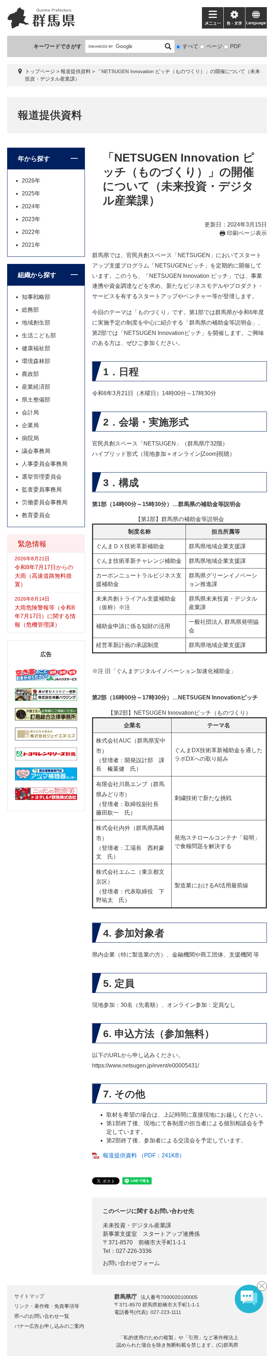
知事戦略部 (36, 297)
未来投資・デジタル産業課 (137, 1225)
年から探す (34, 158)
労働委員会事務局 (44, 502)
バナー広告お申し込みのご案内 (49, 1326)
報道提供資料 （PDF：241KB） (144, 1155)
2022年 (31, 232)
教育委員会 (36, 515)
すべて (190, 46)
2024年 (31, 206)
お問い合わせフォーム (131, 1263)
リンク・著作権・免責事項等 (46, 1306)
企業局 (30, 425)
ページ (214, 46)
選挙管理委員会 (42, 477)
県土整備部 (36, 400)
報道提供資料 (76, 71)
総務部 (30, 310)
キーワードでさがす (58, 46)
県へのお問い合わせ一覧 (41, 1316)
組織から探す (37, 275)
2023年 (31, 219)
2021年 (31, 245)
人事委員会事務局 (44, 464)
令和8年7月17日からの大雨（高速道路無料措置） (44, 575)
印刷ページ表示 (247, 233)
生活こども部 (39, 335)
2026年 (31, 181)
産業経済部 (36, 387)
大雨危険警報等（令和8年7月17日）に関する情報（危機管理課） (45, 616)
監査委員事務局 (42, 489)
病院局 (30, 438)
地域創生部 (36, 323)
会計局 (30, 412)
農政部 (30, 374)
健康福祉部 (36, 348)
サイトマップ (29, 1296)
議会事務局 (36, 451)
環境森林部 (36, 361)
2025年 (31, 193)
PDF (235, 46)
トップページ (40, 71)
